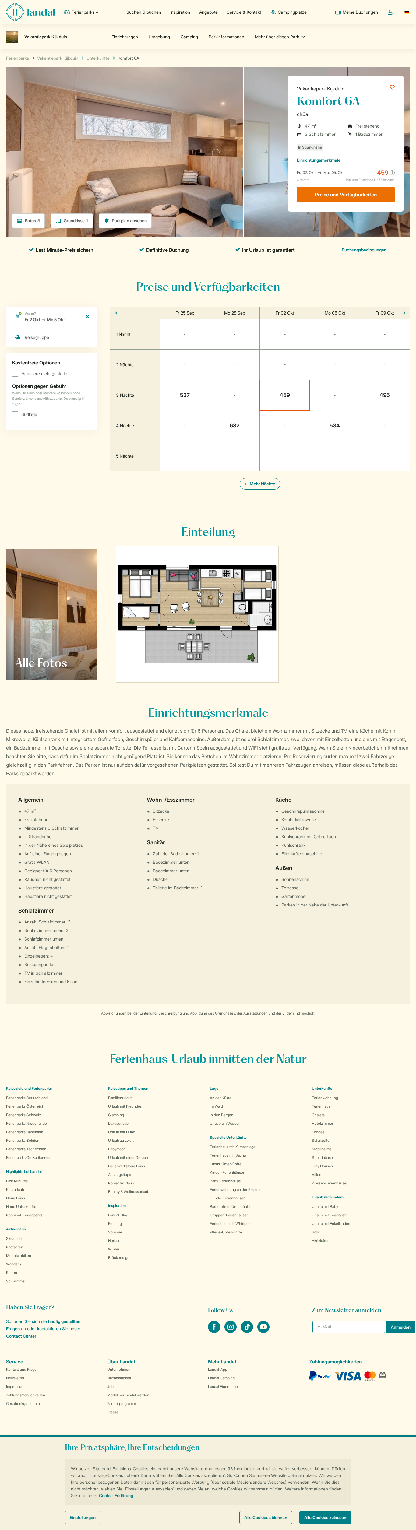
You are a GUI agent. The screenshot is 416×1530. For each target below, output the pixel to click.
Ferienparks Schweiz (23, 1115)
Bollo (316, 1232)
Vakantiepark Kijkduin (320, 89)
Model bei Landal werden (128, 1395)
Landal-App (217, 1369)
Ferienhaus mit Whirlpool (231, 1223)
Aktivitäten (321, 1240)
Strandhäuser (323, 1157)
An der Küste (220, 1098)
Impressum (15, 1386)
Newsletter (15, 1378)
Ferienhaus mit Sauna (228, 1155)
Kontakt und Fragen (22, 1369)
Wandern (13, 1264)
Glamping (116, 1115)
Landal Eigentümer (223, 1386)
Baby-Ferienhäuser (225, 1181)
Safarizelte (321, 1140)
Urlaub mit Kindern (328, 1197)
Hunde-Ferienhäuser (227, 1198)
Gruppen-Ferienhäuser (229, 1215)
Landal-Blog (118, 1215)
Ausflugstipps (119, 1174)
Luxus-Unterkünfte (225, 1164)
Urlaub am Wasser (225, 1123)
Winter (113, 1249)
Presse (112, 1412)
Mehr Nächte (262, 483)
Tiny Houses (322, 1166)
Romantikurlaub (121, 1183)
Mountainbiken (18, 1255)
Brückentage (118, 1257)
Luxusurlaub (118, 1123)
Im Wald (216, 1106)
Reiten (11, 1272)
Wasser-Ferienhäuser (329, 1183)
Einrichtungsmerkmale (318, 160)
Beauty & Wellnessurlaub (128, 1191)
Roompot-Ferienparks (24, 1215)
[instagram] (231, 1331)
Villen (316, 1174)
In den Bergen (221, 1115)
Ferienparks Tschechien (26, 1149)
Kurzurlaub (15, 1189)
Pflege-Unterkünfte (226, 1232)
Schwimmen (16, 1281)
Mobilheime (322, 1149)
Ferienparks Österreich (25, 1106)
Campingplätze (292, 12)
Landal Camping (221, 1378)
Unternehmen (118, 1369)
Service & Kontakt (244, 12)
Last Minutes (17, 1181)
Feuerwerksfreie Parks (126, 1166)
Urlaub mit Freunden (125, 1106)
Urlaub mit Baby (325, 1206)
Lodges (318, 1132)
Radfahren (14, 1247)
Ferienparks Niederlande (26, 1123)
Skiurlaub (14, 1238)
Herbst (113, 1240)
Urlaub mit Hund (121, 1132)
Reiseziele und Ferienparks (29, 1088)
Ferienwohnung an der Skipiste (236, 1189)
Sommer (115, 1232)
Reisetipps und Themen (128, 1088)
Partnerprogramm (121, 1403)
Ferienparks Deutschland (27, 1098)
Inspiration (180, 12)
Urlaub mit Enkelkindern (331, 1223)
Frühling (115, 1223)
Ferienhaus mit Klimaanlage (233, 1147)
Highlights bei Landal (24, 1171)
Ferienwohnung (325, 1098)
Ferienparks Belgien (22, 1140)
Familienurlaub (120, 1098)
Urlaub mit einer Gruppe (128, 1157)
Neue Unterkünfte (21, 1206)
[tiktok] (247, 1331)
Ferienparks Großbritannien (28, 1157)
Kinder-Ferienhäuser (227, 1172)
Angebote (208, 12)
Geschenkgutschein (23, 1403)
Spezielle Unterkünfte (228, 1137)
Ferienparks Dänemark (24, 1132)
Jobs (111, 1386)
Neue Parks (15, 1198)
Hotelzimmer (322, 1123)
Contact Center (21, 1335)
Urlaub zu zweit (121, 1140)
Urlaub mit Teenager (329, 1215)
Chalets (318, 1115)
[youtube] (263, 1331)
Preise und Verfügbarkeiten (346, 195)
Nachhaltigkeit (119, 1378)
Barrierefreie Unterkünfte (231, 1206)
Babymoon (117, 1149)
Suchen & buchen (143, 12)
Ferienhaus (321, 1106)
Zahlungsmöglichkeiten (25, 1395)
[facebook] (214, 1331)
